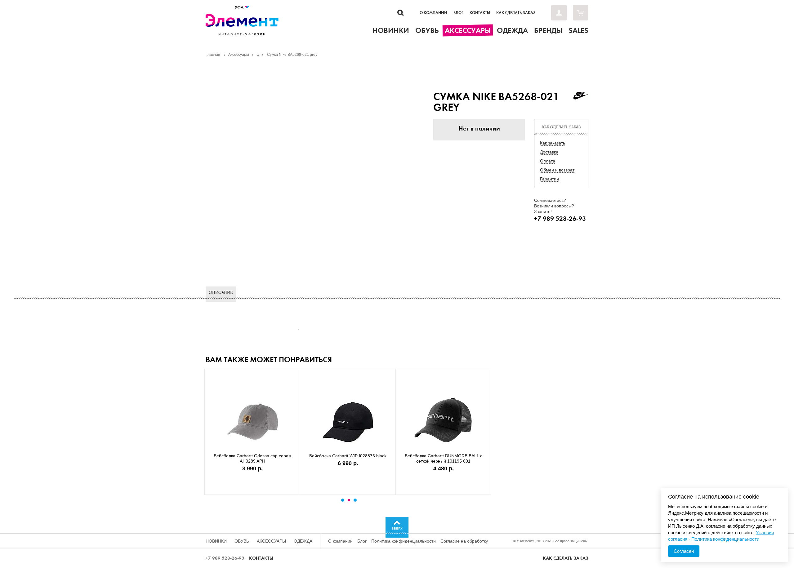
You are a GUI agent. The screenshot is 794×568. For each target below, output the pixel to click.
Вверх (397, 528)
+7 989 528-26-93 (225, 558)
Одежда (303, 541)
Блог (458, 12)
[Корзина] (580, 12)
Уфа (239, 7)
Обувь (241, 541)
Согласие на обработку (464, 541)
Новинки (216, 541)
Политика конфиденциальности (403, 541)
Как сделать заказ (516, 12)
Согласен (684, 551)
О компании (433, 12)
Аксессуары (271, 541)
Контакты (480, 12)
